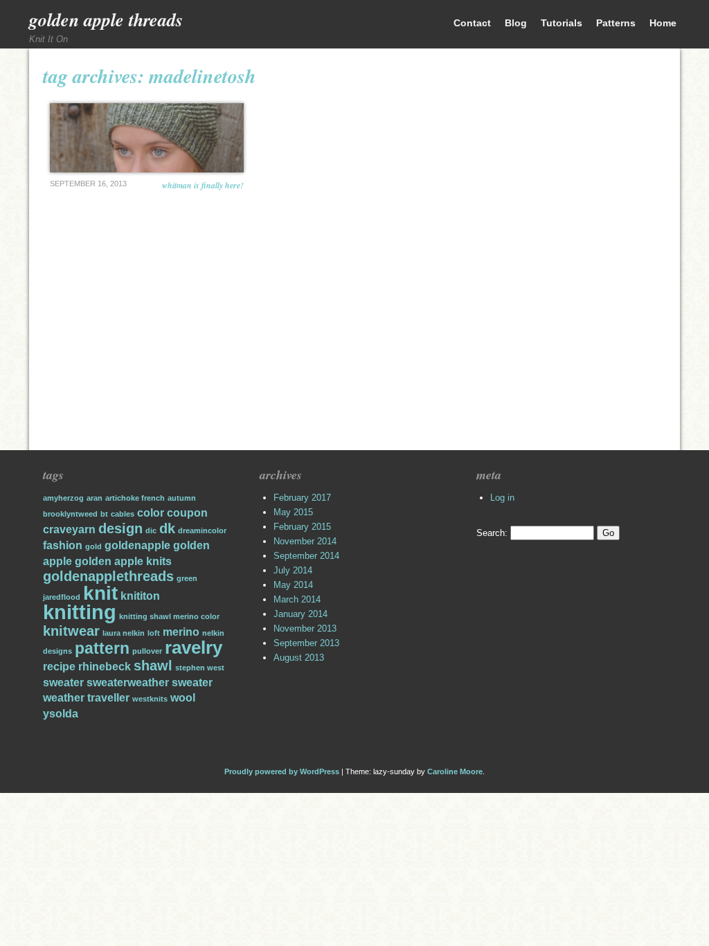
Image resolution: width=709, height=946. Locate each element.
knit (100, 593)
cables (122, 514)
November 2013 (304, 628)
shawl (153, 665)
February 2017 (302, 497)
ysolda (60, 713)
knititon (140, 595)
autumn (182, 498)
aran (94, 498)
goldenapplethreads (108, 576)
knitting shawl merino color (169, 616)
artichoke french (135, 498)
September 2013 (306, 643)
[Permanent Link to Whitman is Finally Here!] (147, 137)
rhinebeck (104, 666)
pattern (102, 648)
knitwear (71, 631)
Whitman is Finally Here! (203, 185)
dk (167, 528)
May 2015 (293, 512)
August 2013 (298, 657)
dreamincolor (202, 530)
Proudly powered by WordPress (281, 771)
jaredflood (61, 597)
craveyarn (69, 529)
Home (662, 22)
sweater (63, 682)
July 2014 (292, 570)
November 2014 (304, 541)
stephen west (199, 667)
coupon (187, 512)
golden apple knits (123, 561)
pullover (147, 651)
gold (93, 546)
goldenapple (137, 545)
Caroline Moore (455, 771)
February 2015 (302, 526)
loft (153, 633)
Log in (502, 497)
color (150, 512)
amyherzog (63, 498)
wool (182, 697)
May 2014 (293, 585)
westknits (150, 699)
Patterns (616, 22)
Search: (492, 533)
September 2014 (306, 556)
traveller (108, 697)
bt (104, 514)
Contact (472, 22)
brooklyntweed (70, 514)
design (120, 528)
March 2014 (297, 599)
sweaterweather (128, 682)
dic (150, 530)
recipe (59, 666)
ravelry (193, 647)
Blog (516, 22)
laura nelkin (123, 633)
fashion (62, 545)
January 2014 (300, 614)
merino (181, 631)
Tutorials (561, 22)
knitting (79, 611)
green (187, 578)
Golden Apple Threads (106, 19)
